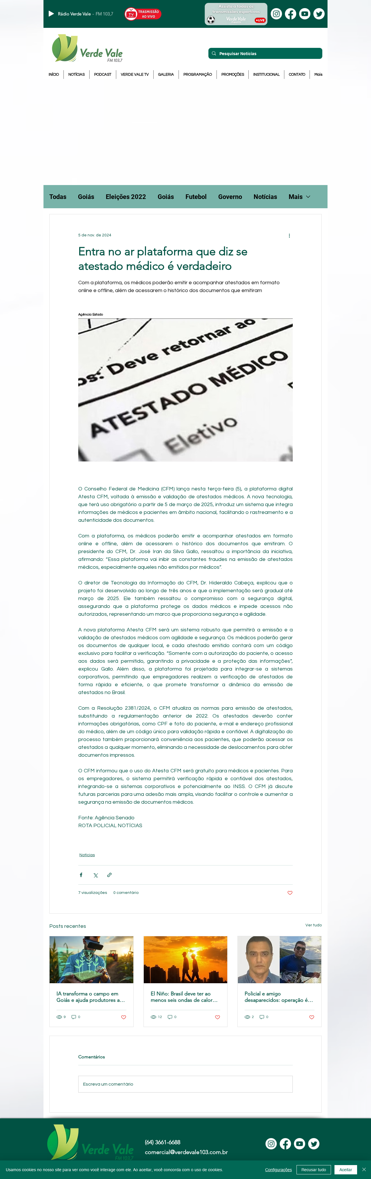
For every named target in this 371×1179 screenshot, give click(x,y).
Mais (296, 196)
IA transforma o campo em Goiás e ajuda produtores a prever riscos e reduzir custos (90, 996)
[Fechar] (364, 1169)
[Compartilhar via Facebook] (81, 875)
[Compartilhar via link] (109, 875)
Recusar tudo (313, 1169)
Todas (57, 196)
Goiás (86, 196)
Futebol (196, 196)
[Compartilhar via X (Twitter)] (95, 875)
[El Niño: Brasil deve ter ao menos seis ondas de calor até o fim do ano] (186, 959)
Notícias (265, 196)
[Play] (51, 14)
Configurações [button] (278, 1169)
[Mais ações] (289, 235)
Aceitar (345, 1169)
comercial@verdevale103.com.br (186, 1152)
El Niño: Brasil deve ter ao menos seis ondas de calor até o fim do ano (181, 996)
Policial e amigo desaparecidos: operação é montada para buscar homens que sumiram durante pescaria (279, 996)
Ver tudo (313, 925)
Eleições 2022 (126, 196)
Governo (230, 196)
